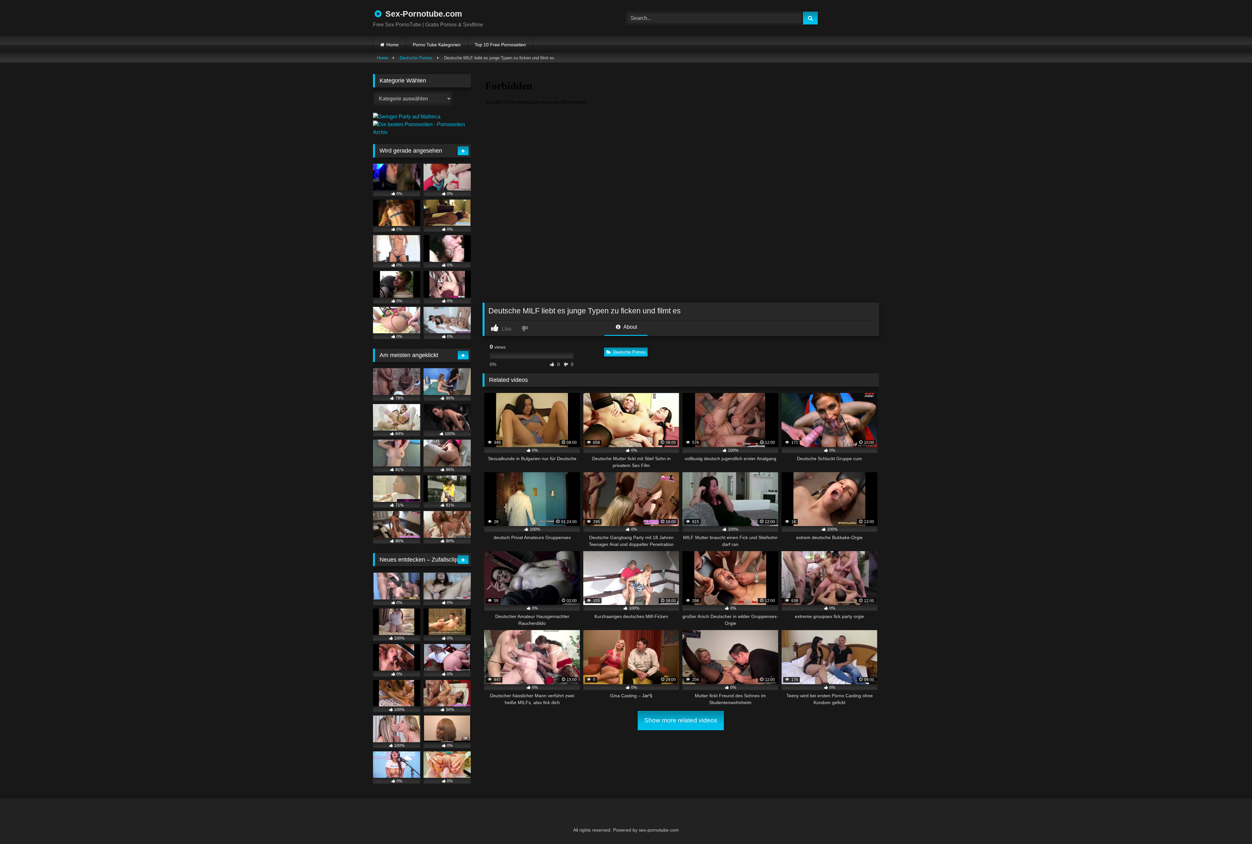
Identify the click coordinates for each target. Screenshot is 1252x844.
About (629, 327)
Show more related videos (680, 720)
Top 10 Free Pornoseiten (500, 44)
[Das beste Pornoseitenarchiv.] (422, 132)
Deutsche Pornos (416, 57)
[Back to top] (1231, 824)
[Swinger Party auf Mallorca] (406, 116)
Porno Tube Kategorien (437, 44)
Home (392, 44)
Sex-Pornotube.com (422, 13)
